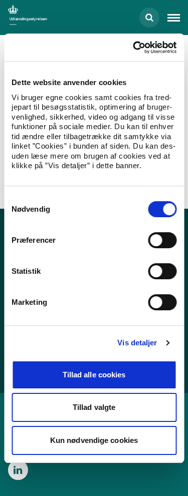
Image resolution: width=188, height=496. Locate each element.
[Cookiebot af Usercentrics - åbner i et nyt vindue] (133, 47)
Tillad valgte (94, 407)
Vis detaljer (137, 342)
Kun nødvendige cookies (94, 440)
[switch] (162, 240)
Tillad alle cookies (94, 374)
